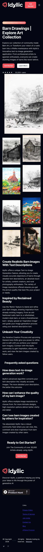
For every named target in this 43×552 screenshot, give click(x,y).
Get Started (30, 5)
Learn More (23, 66)
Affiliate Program (29, 530)
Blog (24, 526)
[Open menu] (39, 5)
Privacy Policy (28, 510)
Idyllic (14, 540)
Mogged (29, 541)
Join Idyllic (26, 518)
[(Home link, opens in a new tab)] (12, 5)
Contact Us (27, 522)
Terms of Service (29, 514)
